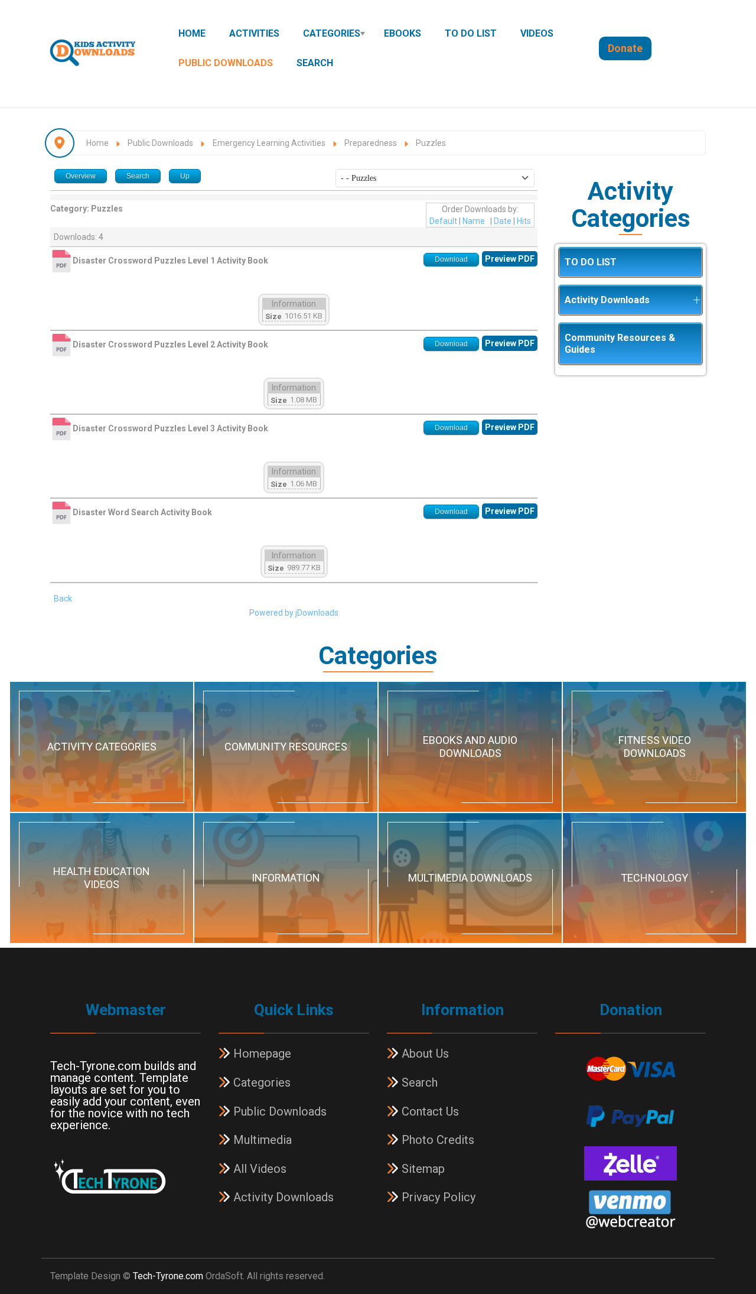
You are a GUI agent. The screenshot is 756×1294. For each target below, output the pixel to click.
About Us (424, 1053)
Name (473, 221)
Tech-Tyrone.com (168, 1276)
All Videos (258, 1169)
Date (502, 221)
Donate (625, 48)
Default (443, 221)
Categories (331, 33)
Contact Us (429, 1111)
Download (451, 259)
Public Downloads (225, 63)
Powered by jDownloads (293, 612)
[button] (696, 300)
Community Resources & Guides (620, 343)
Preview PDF (510, 259)
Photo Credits (436, 1140)
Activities (254, 33)
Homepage (260, 1053)
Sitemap (422, 1169)
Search (314, 63)
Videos (536, 33)
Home (192, 33)
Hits (524, 221)
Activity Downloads (607, 299)
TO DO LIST (471, 33)
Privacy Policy (437, 1197)
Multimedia (261, 1140)
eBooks (402, 33)
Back (63, 598)
